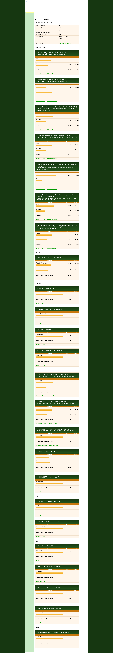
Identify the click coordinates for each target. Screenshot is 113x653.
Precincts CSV (68, 43)
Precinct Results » (40, 73)
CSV (60, 43)
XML (63, 43)
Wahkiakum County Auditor (41, 14)
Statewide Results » (52, 73)
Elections (51, 14)
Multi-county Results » (41, 396)
